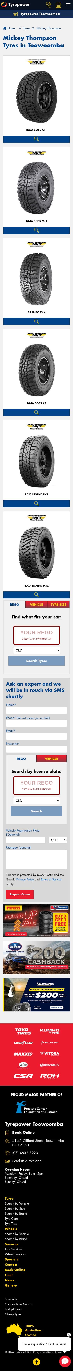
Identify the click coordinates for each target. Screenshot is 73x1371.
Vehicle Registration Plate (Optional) (22, 832)
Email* (10, 731)
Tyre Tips (11, 1224)
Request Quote (20, 894)
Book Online (15, 1270)
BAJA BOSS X (36, 312)
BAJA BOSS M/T (36, 221)
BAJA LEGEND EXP (36, 494)
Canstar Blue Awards (19, 1304)
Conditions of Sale (52, 1352)
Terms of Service (51, 879)
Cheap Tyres (13, 1314)
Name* (11, 705)
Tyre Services (13, 1249)
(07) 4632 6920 (25, 1153)
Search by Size (15, 1209)
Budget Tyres (13, 1309)
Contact (11, 1264)
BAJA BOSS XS (36, 403)
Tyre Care (11, 1219)
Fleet (9, 1275)
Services (11, 1244)
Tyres (9, 1198)
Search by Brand (16, 1214)
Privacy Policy (25, 879)
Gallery (11, 1285)
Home (11, 28)
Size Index (12, 1299)
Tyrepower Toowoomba (40, 14)
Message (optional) (19, 847)
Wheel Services (15, 1254)
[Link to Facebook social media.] (36, 1361)
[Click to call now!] (49, 5)
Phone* (28, 718)
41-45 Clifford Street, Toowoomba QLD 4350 (38, 1143)
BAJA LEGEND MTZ (37, 585)
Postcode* (13, 744)
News (9, 1280)
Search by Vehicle (17, 1204)
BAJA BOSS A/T (36, 130)
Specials (11, 1259)
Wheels (11, 1229)
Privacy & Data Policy (28, 1352)
